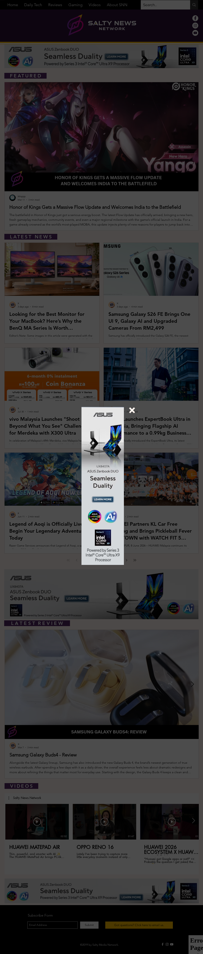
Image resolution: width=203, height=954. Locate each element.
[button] (132, 410)
